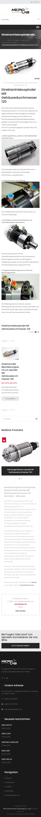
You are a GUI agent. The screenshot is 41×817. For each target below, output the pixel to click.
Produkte (8, 786)
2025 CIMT (5, 751)
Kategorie (16, 40)
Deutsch (36, 2)
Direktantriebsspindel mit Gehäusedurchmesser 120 (20, 45)
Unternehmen (9, 782)
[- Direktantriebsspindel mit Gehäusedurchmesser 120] (20, 152)
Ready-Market (29, 814)
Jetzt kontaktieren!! (20, 646)
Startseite (8, 778)
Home (9, 40)
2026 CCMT (6, 733)
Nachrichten (9, 791)
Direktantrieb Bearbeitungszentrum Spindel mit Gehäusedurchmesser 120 (10, 371)
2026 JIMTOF (6, 725)
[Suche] (38, 19)
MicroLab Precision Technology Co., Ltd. (17, 809)
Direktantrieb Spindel (9, 42)
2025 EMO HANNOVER (9, 742)
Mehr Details (20, 611)
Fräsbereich (25, 40)
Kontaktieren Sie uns (27, 585)
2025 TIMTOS (6, 759)
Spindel (33, 582)
